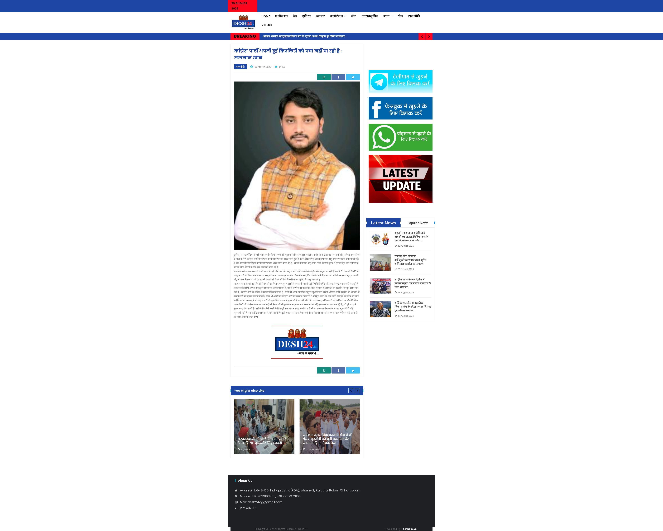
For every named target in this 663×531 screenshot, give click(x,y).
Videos (267, 25)
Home (266, 16)
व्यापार (320, 16)
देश (295, 16)
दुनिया (306, 16)
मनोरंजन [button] (337, 16)
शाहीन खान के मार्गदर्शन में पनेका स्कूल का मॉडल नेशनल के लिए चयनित (413, 283)
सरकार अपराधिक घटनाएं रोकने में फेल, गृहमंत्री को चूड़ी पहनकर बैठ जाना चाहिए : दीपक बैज (327, 439)
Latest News (383, 223)
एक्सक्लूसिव (370, 16)
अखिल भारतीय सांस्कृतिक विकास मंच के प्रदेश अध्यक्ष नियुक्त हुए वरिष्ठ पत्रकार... (413, 306)
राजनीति (414, 16)
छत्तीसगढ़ (281, 16)
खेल (354, 16)
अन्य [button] (386, 16)
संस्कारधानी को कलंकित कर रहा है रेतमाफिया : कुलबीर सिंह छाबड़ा (262, 441)
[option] (264, 426)
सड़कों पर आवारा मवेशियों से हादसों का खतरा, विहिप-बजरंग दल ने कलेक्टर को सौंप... (412, 236)
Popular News (417, 223)
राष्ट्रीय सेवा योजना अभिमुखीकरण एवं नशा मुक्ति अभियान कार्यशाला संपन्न (410, 260)
